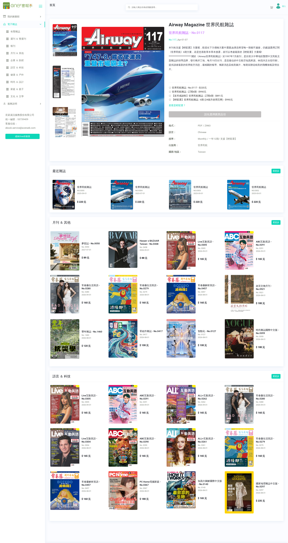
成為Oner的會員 (22, 136)
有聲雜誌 (15, 31)
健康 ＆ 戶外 (17, 74)
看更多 (276, 171)
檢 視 (64, 249)
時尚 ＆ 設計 (17, 82)
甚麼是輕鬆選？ (177, 105)
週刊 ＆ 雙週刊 (18, 38)
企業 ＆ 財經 (17, 60)
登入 (284, 6)
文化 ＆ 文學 (17, 96)
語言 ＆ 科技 (17, 67)
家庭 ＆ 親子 (17, 89)
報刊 (12, 46)
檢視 (64, 194)
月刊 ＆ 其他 (17, 53)
